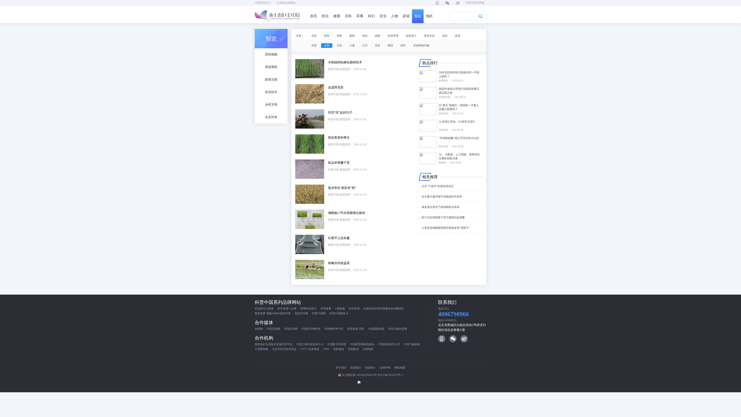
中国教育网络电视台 (362, 344)
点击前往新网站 (286, 2)
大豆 (365, 45)
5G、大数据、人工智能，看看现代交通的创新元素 (459, 156)
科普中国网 (319, 313)
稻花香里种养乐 (339, 137)
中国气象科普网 (397, 328)
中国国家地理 (376, 328)
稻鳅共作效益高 (339, 263)
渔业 (365, 35)
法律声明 (385, 367)
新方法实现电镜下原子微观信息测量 (443, 217)
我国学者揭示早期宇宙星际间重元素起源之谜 (459, 90)
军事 (359, 16)
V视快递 (340, 308)
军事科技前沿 (308, 308)
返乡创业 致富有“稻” (342, 187)
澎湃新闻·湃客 (355, 328)
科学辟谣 (354, 308)
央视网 (259, 328)
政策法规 (271, 79)
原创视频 (271, 54)
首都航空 (353, 349)
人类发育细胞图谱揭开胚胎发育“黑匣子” (446, 227)
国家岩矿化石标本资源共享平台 (274, 344)
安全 (383, 16)
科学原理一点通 (286, 308)
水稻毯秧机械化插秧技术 (345, 62)
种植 (326, 35)
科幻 (371, 16)
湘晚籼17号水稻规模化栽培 (346, 212)
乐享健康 (325, 308)
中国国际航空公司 (389, 344)
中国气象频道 (412, 344)
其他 (457, 35)
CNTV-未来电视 (309, 349)
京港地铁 (368, 349)
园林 (377, 35)
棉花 (390, 45)
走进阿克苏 (335, 87)
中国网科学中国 (333, 328)
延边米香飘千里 (339, 162)
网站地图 (399, 367)
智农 (417, 16)
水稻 (326, 45)
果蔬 (339, 35)
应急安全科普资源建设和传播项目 (384, 308)
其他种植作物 (421, 45)
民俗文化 (429, 35)
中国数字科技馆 (336, 344)
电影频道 (338, 349)
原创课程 (271, 67)
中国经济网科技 (310, 328)
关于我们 (341, 367)
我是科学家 (301, 313)
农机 (444, 35)
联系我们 (355, 367)
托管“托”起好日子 (340, 112)
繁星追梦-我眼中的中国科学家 (273, 313)
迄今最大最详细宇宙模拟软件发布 (442, 196)
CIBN (326, 349)
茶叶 (403, 45)
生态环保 (271, 117)
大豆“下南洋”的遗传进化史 (438, 186)
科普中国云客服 (474, 2)
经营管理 (393, 35)
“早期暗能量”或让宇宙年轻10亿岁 (459, 138)
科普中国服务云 (338, 313)
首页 (313, 16)
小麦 (352, 45)
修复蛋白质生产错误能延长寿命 (440, 207)
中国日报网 (273, 328)
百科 (348, 16)
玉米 (339, 45)
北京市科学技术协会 (284, 349)
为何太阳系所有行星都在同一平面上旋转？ (459, 74)
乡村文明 (271, 104)
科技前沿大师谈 (264, 308)
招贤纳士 (370, 367)
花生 (377, 45)
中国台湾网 (291, 328)
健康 (336, 16)
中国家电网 (261, 349)
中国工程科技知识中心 (309, 344)
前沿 (325, 16)
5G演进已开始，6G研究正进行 (457, 121)
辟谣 (406, 16)
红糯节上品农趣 (339, 238)
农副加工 (411, 35)
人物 (394, 16)
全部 (314, 35)
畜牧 (352, 35)
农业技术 (271, 92)
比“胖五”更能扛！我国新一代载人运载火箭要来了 (459, 107)
